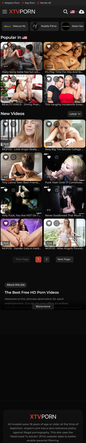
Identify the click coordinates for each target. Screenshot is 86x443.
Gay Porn (30, 2)
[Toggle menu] (5, 11)
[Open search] (65, 11)
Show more (43, 306)
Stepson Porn (12, 2)
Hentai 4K (45, 2)
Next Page (64, 259)
